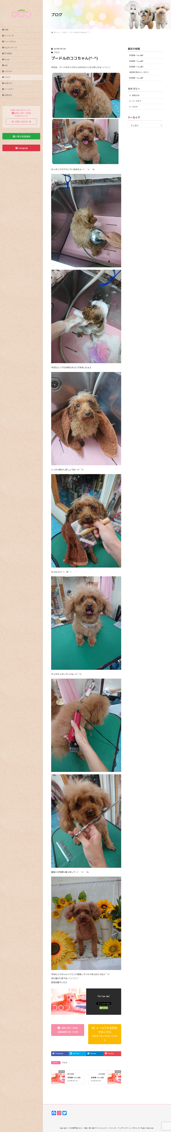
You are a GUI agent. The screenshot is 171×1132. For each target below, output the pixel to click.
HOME (7, 30)
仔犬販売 (8, 53)
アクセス (8, 71)
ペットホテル (10, 42)
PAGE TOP (164, 1095)
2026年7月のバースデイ (139, 72)
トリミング (9, 36)
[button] (67, 1030)
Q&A (6, 65)
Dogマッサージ (11, 48)
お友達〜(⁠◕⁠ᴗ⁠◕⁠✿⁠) (74, 1077)
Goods (7, 59)
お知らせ (8, 83)
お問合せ (8, 95)
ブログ (7, 77)
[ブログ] (58, 1075)
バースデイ (9, 89)
